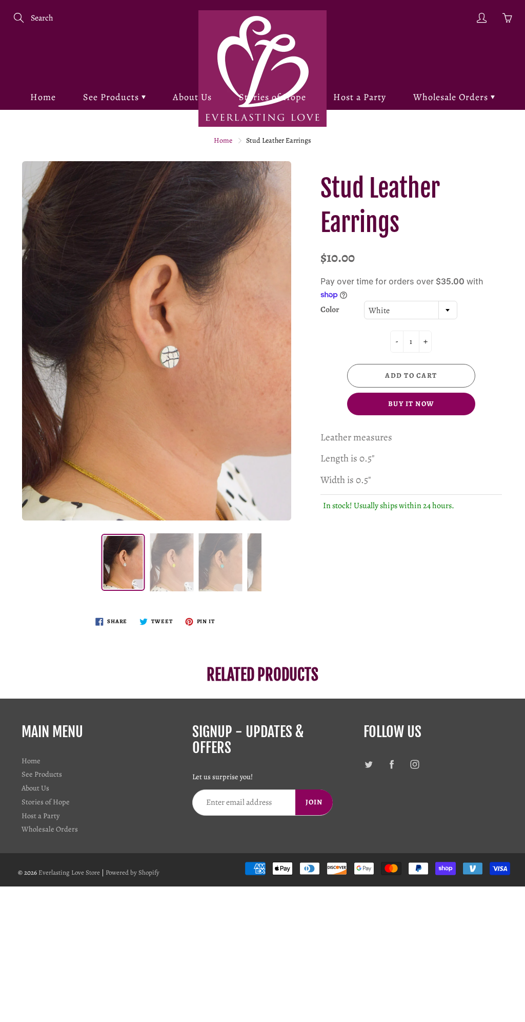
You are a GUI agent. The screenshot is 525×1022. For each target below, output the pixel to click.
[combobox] (410, 310)
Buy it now (411, 404)
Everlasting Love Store (69, 872)
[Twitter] (369, 765)
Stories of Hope (272, 97)
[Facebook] (392, 765)
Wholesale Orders (452, 97)
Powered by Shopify (132, 872)
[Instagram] (415, 765)
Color (329, 309)
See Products (112, 97)
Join (314, 802)
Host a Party (359, 97)
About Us (192, 97)
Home (43, 97)
